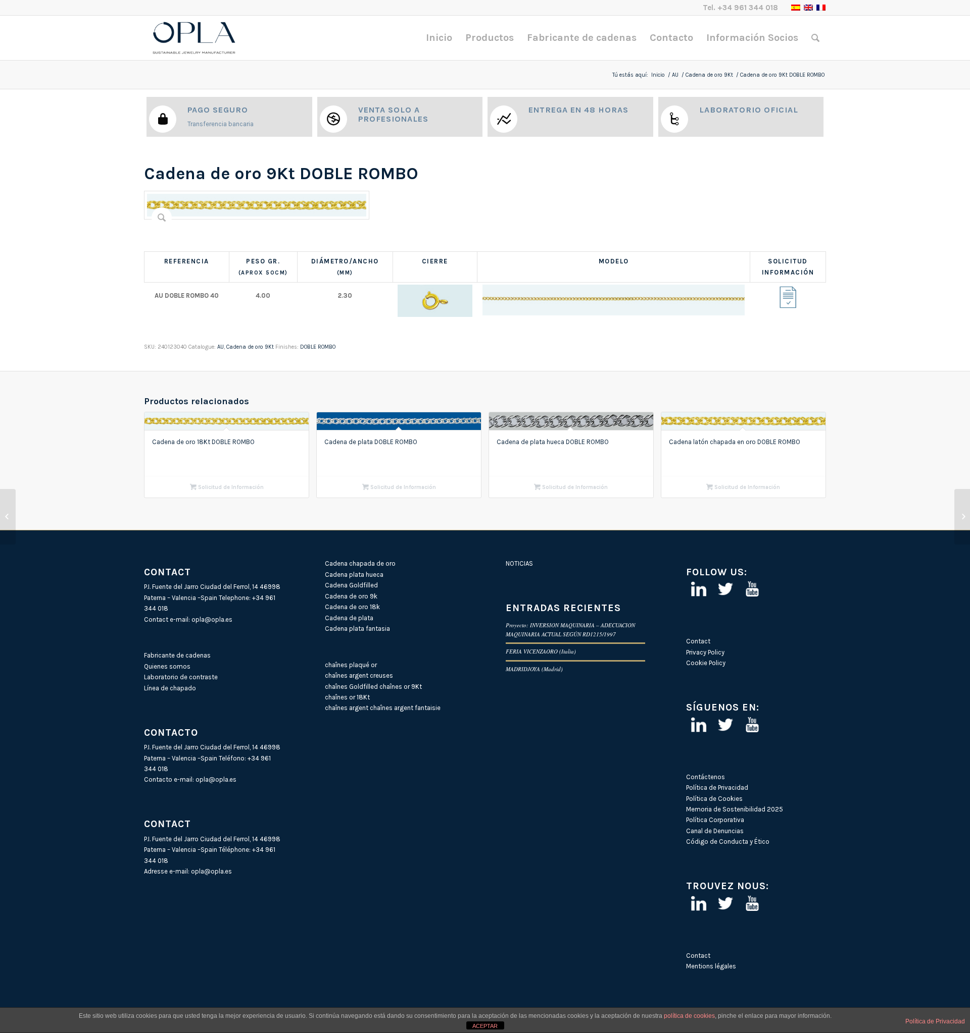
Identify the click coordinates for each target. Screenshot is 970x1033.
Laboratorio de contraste (181, 677)
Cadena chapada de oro (360, 563)
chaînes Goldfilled (351, 686)
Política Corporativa (715, 820)
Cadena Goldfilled (351, 585)
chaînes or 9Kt (400, 686)
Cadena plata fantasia (357, 628)
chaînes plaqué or (351, 665)
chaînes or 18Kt (347, 697)
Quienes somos (167, 666)
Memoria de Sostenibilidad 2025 (734, 809)
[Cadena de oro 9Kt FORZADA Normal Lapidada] (962, 517)
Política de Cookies (714, 798)
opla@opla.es (211, 619)
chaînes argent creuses (359, 675)
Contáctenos (705, 777)
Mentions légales (711, 966)
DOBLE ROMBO (317, 347)
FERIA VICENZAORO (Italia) (541, 651)
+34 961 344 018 (747, 7)
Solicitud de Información (230, 487)
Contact (698, 641)
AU (675, 75)
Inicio (658, 75)
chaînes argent (346, 708)
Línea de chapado (170, 688)
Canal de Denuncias (715, 831)
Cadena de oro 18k (352, 607)
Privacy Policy (705, 652)
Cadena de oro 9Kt (709, 75)
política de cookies (689, 1015)
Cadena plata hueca (354, 574)
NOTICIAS (519, 563)
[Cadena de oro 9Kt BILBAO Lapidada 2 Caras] (8, 517)
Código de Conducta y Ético (727, 841)
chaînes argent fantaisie (405, 708)
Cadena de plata (349, 618)
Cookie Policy (705, 663)
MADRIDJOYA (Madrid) (534, 669)
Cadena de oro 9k (351, 596)
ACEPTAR (485, 1026)
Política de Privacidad (717, 787)
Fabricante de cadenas (177, 655)
